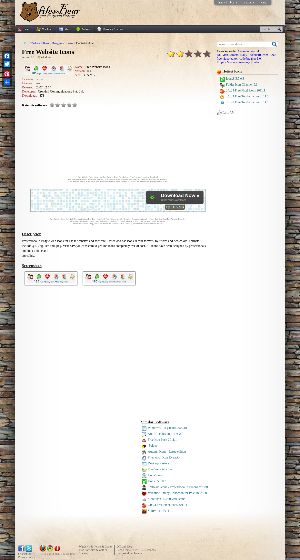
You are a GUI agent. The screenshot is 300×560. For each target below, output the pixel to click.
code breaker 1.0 (250, 58)
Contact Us (24, 554)
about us (234, 2)
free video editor (227, 58)
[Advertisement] (118, 141)
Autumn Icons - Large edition (167, 451)
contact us (248, 2)
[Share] (7, 82)
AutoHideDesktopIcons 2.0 (165, 433)
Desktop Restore (158, 463)
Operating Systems (113, 29)
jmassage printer (248, 62)
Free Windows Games (129, 553)
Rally (243, 55)
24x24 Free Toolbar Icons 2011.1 (247, 96)
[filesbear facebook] (21, 550)
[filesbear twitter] (29, 550)
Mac (66, 29)
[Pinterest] (7, 74)
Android (85, 29)
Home (26, 29)
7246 (273, 55)
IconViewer (155, 475)
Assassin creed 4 (248, 51)
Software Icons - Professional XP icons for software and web (180, 487)
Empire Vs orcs (227, 62)
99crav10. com (258, 55)
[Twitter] (7, 64)
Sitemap (83, 553)
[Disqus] (118, 365)
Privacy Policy (26, 557)
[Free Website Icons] (174, 202)
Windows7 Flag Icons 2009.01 (167, 427)
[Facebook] (7, 56)
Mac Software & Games (93, 549)
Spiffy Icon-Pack (159, 510)
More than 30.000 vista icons (166, 499)
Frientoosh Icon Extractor (164, 457)
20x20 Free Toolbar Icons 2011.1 (247, 102)
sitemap (263, 2)
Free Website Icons (160, 469)
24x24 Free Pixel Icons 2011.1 (167, 504)
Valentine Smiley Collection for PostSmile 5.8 (177, 493)
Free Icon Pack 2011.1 (162, 439)
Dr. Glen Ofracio (228, 55)
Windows (47, 29)
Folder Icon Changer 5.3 (242, 84)
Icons (39, 79)
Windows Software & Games (95, 546)
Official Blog (124, 546)
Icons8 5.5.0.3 (157, 481)
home (221, 2)
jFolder (152, 445)
